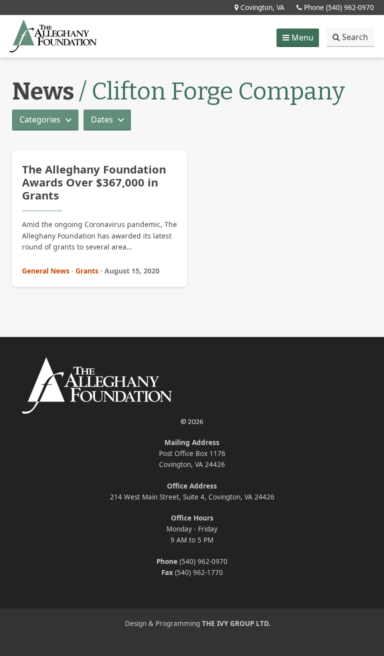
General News (46, 271)
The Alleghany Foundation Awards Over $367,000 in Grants (94, 182)
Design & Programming (197, 623)
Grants (87, 271)
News (43, 91)
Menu (300, 39)
